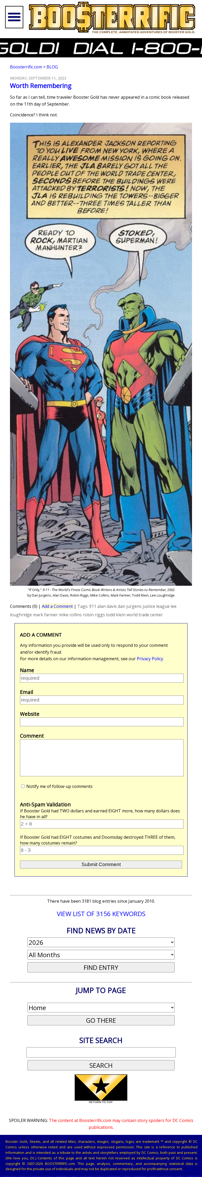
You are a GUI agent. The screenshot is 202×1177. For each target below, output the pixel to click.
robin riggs (94, 615)
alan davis (107, 606)
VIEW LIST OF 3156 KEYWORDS (101, 913)
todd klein (115, 615)
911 (92, 606)
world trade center (145, 615)
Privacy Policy (150, 659)
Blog (52, 67)
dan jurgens (130, 606)
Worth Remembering (41, 85)
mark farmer (45, 615)
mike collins (70, 615)
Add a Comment (57, 606)
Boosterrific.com (26, 67)
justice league (156, 606)
